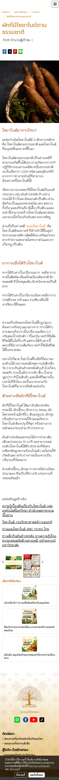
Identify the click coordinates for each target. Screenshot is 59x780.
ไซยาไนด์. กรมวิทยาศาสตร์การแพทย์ (27, 522)
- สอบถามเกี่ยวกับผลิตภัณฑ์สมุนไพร (22, 739)
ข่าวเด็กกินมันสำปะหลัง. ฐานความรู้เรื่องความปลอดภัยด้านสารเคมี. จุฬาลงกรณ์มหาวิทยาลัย (29, 540)
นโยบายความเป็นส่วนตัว (39, 766)
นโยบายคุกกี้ (15, 769)
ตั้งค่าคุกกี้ (20, 774)
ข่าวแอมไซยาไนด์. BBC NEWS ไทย (25, 529)
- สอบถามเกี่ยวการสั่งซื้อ (16, 743)
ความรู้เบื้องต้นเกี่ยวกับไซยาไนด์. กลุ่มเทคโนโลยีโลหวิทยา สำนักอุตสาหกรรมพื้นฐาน (28, 510)
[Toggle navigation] (55, 4)
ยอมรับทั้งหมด (36, 774)
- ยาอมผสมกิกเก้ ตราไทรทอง (18, 755)
